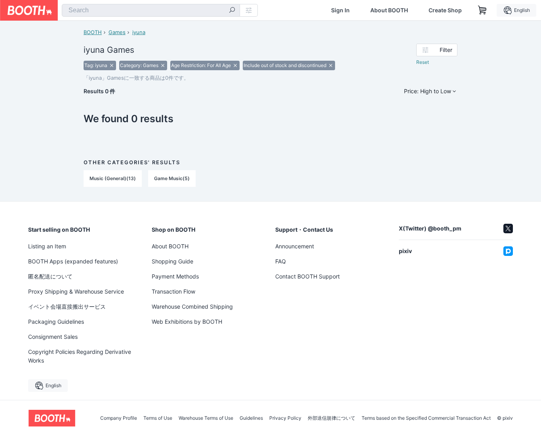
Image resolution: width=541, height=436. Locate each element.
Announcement (294, 246)
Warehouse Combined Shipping (192, 306)
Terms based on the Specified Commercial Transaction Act (426, 418)
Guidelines (251, 418)
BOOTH (93, 32)
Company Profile (118, 418)
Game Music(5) (172, 178)
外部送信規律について (331, 418)
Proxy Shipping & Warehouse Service (76, 291)
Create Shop (445, 10)
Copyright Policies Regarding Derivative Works (79, 356)
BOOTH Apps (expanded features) (73, 261)
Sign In (340, 10)
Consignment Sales (53, 336)
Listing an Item (47, 246)
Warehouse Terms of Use (206, 418)
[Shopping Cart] (482, 10)
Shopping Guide (172, 261)
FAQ (280, 261)
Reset (422, 62)
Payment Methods (175, 276)
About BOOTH (389, 10)
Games (117, 32)
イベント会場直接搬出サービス (67, 306)
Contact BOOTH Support (307, 276)
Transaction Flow (173, 291)
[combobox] (151, 10)
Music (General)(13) (113, 178)
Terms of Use (157, 418)
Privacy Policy (285, 418)
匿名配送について (50, 276)
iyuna (138, 32)
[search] (232, 10)
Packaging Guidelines (56, 321)
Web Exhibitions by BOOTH (187, 321)
